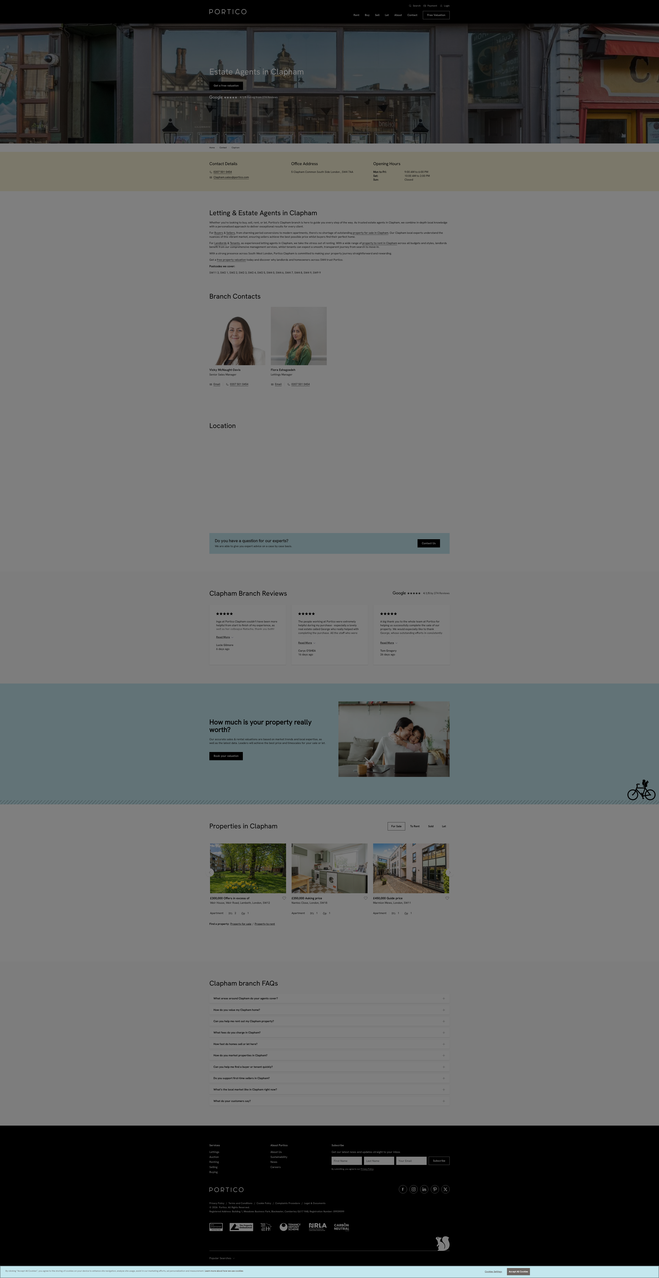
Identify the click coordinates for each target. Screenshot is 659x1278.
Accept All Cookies (518, 1271)
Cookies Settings (493, 1271)
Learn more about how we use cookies (224, 1270)
